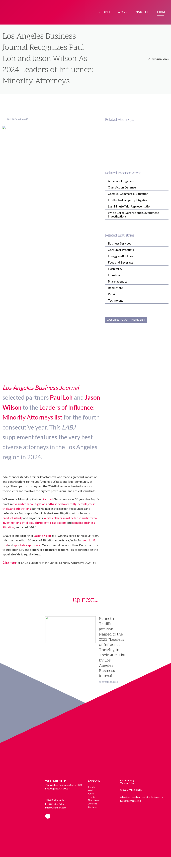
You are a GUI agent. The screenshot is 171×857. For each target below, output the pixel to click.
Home (153, 59)
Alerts (91, 793)
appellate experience (27, 545)
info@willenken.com (55, 807)
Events (91, 796)
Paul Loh (61, 397)
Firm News (162, 59)
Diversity (92, 803)
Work (91, 790)
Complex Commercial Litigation (128, 193)
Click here (9, 562)
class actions (58, 522)
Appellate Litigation (121, 181)
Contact (92, 806)
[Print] (161, 105)
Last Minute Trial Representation (129, 206)
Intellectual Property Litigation (128, 200)
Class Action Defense (122, 187)
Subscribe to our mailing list (126, 319)
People (91, 786)
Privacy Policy (127, 780)
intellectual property (35, 522)
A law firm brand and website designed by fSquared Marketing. (141, 799)
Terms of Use (127, 783)
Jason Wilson (42, 535)
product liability (13, 518)
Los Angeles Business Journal (41, 387)
